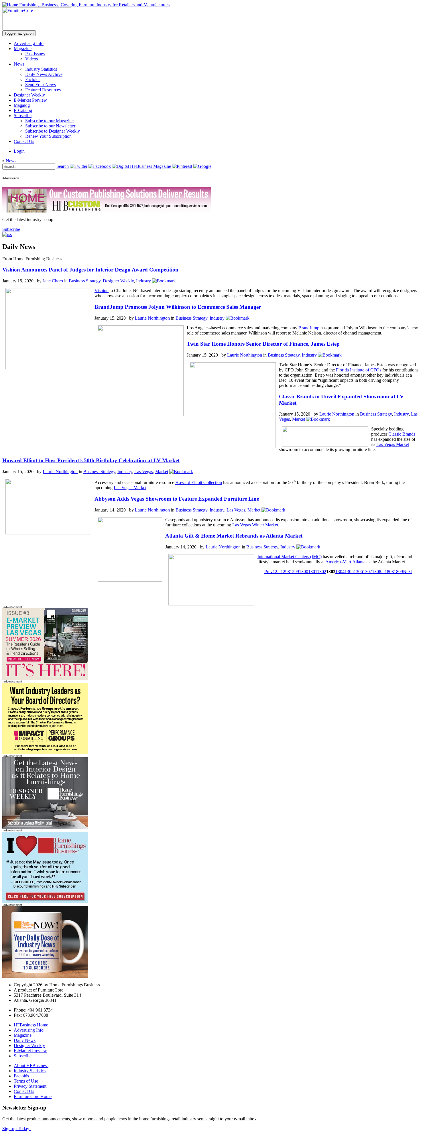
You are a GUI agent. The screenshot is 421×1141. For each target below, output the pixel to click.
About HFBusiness (31, 1065)
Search (62, 166)
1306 (358, 571)
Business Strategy (85, 280)
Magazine (23, 48)
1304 (340, 571)
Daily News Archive (43, 74)
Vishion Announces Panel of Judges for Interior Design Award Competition (90, 270)
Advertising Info (29, 43)
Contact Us (24, 141)
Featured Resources (43, 89)
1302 (321, 571)
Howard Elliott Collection (198, 482)
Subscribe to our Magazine (49, 120)
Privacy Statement (30, 1086)
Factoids (32, 79)
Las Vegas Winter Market (255, 524)
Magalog (22, 105)
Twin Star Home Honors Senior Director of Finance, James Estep (263, 344)
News (19, 64)
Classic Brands (401, 434)
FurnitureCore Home (33, 1096)
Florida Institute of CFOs (358, 369)
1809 (398, 571)
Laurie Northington (152, 318)
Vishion (102, 290)
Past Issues (35, 53)
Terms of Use (26, 1081)
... (279, 571)
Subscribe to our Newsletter (50, 125)
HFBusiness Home (31, 1024)
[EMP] (45, 678)
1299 (294, 571)
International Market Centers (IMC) (289, 556)
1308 (376, 571)
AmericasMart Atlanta (345, 561)
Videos (31, 58)
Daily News (25, 1040)
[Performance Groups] (45, 752)
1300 (303, 571)
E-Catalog (23, 110)
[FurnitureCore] (36, 28)
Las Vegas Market (392, 444)
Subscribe (23, 115)
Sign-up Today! (16, 1128)
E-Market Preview (30, 100)
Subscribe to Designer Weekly (52, 131)
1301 (312, 571)
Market (298, 419)
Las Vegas (143, 471)
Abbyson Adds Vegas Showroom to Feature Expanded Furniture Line (177, 499)
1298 (285, 571)
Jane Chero (53, 280)
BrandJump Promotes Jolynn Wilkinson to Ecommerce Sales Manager (178, 307)
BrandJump (308, 327)
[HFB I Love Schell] (45, 901)
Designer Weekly (29, 95)
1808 (389, 571)
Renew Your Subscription (48, 136)
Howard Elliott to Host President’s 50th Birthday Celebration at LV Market (91, 460)
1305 (349, 571)
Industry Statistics (41, 69)
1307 (367, 571)
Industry (143, 280)
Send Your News (40, 84)
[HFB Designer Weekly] (45, 827)
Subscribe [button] (11, 229)
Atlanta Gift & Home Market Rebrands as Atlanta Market (233, 536)
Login (19, 151)
